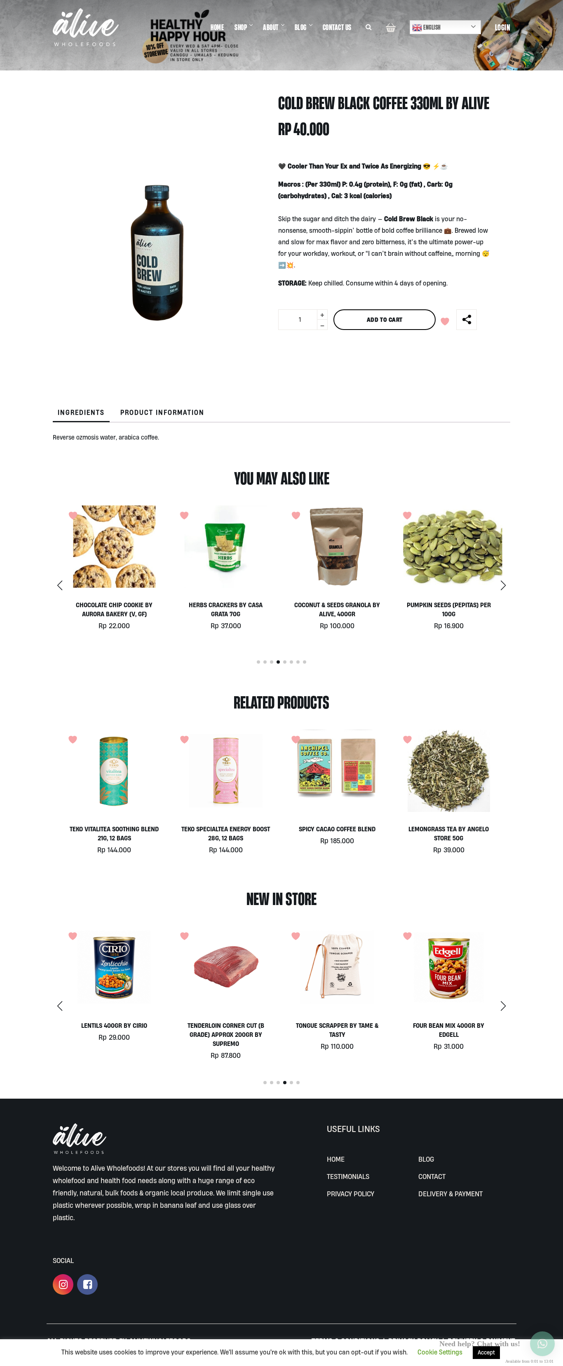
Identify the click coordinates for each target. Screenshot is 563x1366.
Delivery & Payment (450, 1193)
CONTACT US (337, 27)
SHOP (241, 27)
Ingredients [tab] (81, 412)
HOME (217, 27)
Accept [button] (486, 1352)
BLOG (301, 27)
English (431, 27)
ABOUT (271, 27)
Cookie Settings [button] (440, 1352)
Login (503, 27)
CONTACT (432, 1176)
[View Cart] (391, 27)
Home (336, 1159)
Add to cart (384, 319)
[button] (503, 585)
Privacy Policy (350, 1193)
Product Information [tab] (162, 412)
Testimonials (348, 1176)
